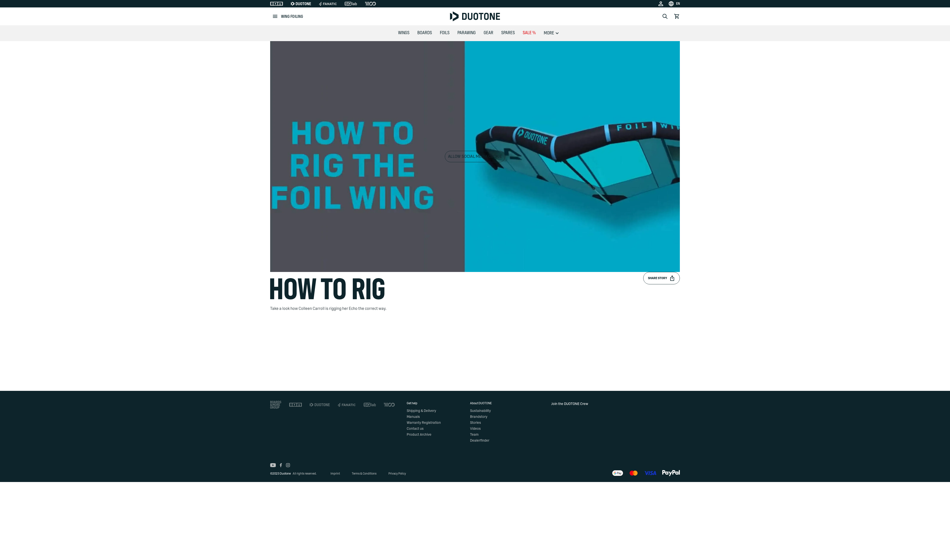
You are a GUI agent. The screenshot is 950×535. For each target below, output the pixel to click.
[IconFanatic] (328, 3)
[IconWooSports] (370, 3)
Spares (508, 33)
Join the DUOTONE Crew (569, 404)
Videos (475, 428)
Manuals (413, 417)
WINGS (403, 33)
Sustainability (480, 411)
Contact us (415, 428)
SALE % (529, 33)
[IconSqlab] (351, 3)
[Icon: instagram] (288, 465)
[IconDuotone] (301, 3)
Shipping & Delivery (421, 411)
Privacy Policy (397, 473)
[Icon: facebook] (281, 465)
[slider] (453, 265)
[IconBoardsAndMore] (275, 405)
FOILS (445, 33)
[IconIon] (276, 3)
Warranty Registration (424, 423)
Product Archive (419, 434)
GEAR (488, 33)
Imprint (335, 473)
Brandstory (478, 417)
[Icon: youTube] (273, 465)
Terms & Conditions (364, 473)
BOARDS (424, 33)
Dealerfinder (479, 440)
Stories (475, 423)
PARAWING (466, 33)
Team (474, 434)
